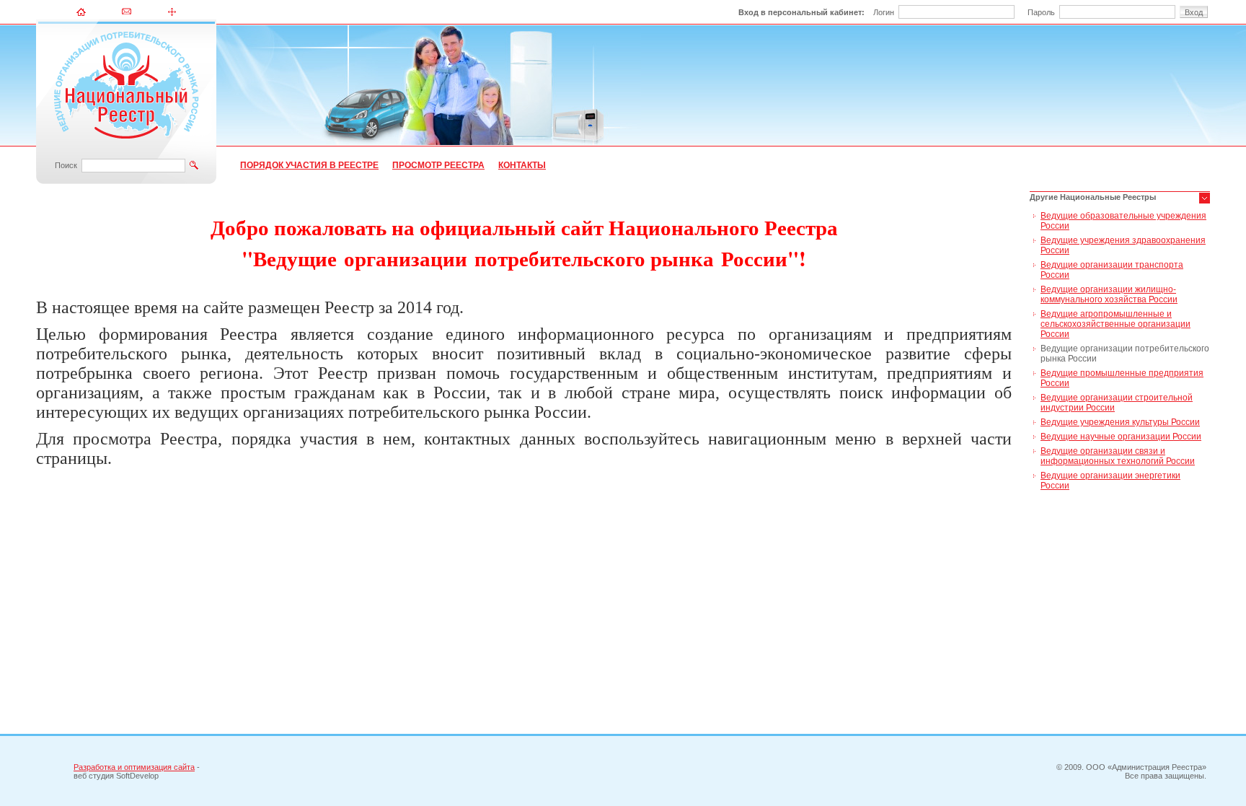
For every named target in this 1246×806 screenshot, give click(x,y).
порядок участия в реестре (309, 165)
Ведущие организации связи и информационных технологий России (1117, 456)
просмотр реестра (438, 165)
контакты (522, 165)
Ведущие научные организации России (1120, 437)
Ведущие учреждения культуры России (1120, 422)
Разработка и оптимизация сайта (134, 767)
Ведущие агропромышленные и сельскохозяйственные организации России (1115, 324)
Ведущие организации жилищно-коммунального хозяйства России (1108, 294)
